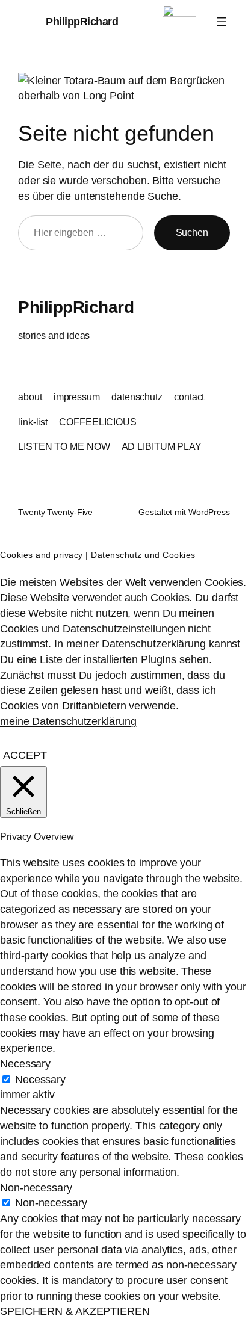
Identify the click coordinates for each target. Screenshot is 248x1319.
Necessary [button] (25, 1063)
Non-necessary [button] (36, 1187)
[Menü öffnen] (221, 21)
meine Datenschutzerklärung (68, 721)
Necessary (40, 1079)
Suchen (192, 232)
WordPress (209, 512)
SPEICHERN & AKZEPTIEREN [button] (75, 1311)
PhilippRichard (82, 21)
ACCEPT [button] (24, 755)
